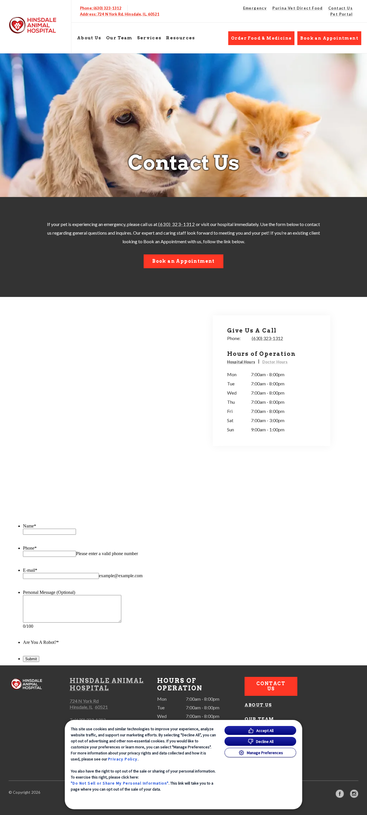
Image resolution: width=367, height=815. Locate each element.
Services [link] (149, 37)
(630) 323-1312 (176, 224)
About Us (89, 37)
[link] (37, 25)
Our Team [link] (119, 37)
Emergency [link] (255, 8)
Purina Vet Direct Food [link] (297, 8)
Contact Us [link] (340, 8)
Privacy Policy (123, 759)
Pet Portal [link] (341, 14)
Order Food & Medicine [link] (261, 38)
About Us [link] (258, 705)
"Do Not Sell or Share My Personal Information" (120, 783)
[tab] (243, 363)
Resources (180, 37)
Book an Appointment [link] (329, 38)
